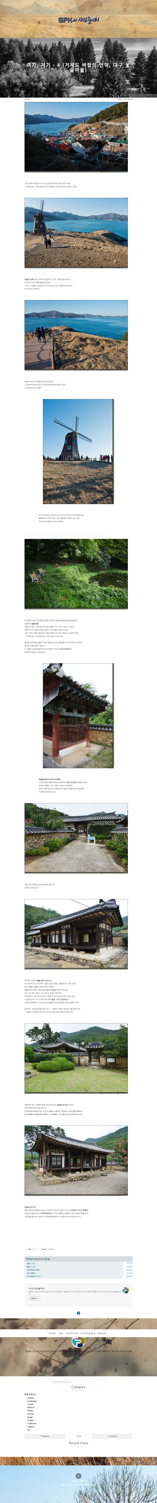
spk (63, 1484)
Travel (27, 99)
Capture (31, 1426)
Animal (30, 1414)
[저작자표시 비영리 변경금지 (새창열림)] (52, 1249)
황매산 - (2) (30, 1263)
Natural (30, 1407)
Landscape (32, 1401)
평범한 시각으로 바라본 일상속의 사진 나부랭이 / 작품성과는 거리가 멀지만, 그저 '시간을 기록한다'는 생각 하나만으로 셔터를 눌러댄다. (75, 1293)
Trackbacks (45, 1436)
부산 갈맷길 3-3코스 (33, 1276)
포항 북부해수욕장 (33, 1270)
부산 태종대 (31, 1273)
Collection (31, 1423)
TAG (60, 1333)
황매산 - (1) (30, 1267)
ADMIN (102, 1333)
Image (30, 1417)
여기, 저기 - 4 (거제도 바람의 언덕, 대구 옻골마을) (78, 68)
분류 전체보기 (30, 1394)
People (30, 1420)
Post (82, 1480)
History (30, 1398)
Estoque (91, 1484)
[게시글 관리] (36, 1249)
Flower (30, 1410)
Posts (79, 1436)
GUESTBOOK (88, 1333)
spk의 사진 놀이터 (36, 1288)
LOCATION (71, 1333)
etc (28, 1430)
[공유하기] (33, 1249)
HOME (52, 1333)
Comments (112, 1436)
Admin (75, 1480)
